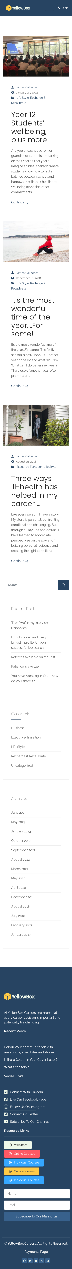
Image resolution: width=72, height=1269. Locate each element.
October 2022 (21, 841)
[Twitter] (30, 1260)
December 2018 (22, 897)
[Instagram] (41, 1260)
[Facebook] (24, 1260)
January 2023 (21, 831)
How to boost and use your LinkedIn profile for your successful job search (31, 642)
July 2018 (18, 916)
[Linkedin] (47, 1260)
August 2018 (20, 906)
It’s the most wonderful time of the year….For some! (32, 317)
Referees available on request (33, 657)
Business (17, 728)
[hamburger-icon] (49, 8)
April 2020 (18, 888)
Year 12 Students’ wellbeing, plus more (29, 127)
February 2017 (21, 925)
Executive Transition (29, 466)
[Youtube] (36, 1260)
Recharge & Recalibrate (28, 756)
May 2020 (18, 878)
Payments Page (36, 1252)
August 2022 (20, 859)
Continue (18, 202)
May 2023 (18, 822)
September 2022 (23, 850)
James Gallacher (27, 87)
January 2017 (21, 935)
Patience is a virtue (25, 666)
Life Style (22, 97)
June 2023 (18, 812)
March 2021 (19, 869)
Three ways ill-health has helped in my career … (34, 491)
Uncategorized (22, 765)
